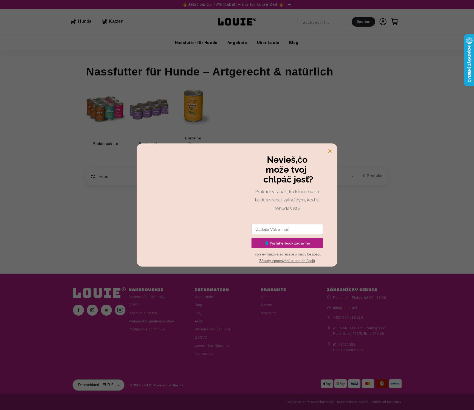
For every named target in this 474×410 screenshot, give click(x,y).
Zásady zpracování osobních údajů (287, 261)
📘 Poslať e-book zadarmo (287, 242)
